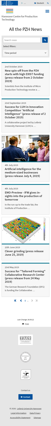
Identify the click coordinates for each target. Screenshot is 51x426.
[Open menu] (47, 12)
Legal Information (18, 413)
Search (45, 40)
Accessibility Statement (20, 417)
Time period (10, 52)
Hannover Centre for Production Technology (20, 18)
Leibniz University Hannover (29, 408)
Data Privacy (35, 413)
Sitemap (37, 417)
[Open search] (48, 3)
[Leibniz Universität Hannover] (10, 3)
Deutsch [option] (40, 3)
